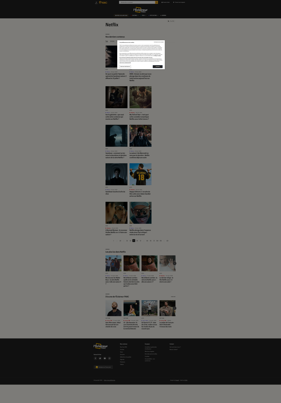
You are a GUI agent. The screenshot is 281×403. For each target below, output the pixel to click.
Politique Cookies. (157, 55)
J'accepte (158, 66)
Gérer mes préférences (125, 66)
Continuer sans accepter (159, 42)
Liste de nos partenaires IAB (125, 62)
